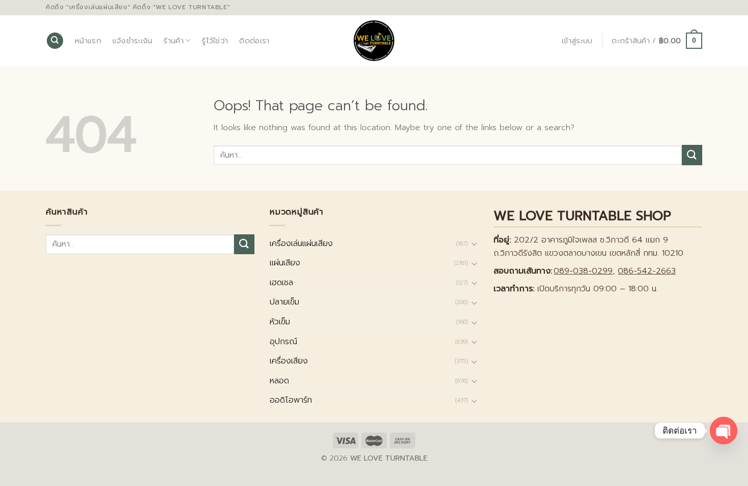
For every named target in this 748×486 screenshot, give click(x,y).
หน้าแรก (88, 40)
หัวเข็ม (280, 322)
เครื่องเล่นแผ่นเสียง (301, 243)
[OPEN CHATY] (723, 430)
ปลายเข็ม (284, 302)
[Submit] (692, 155)
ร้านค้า (173, 40)
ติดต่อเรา (254, 40)
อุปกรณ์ (283, 342)
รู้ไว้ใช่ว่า (215, 40)
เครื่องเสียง (289, 361)
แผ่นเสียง (285, 263)
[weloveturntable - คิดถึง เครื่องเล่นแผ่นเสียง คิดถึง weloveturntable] (374, 40)
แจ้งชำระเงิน (132, 40)
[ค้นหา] (55, 41)
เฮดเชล (281, 283)
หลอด (279, 381)
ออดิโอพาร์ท (291, 400)
